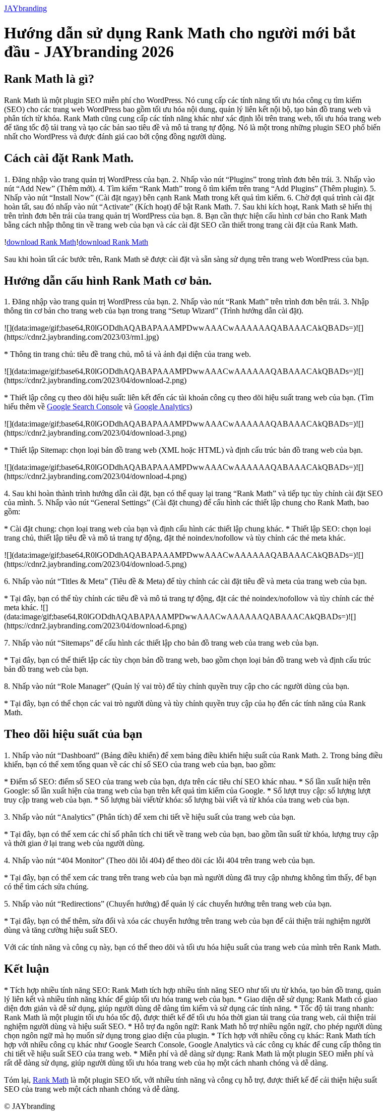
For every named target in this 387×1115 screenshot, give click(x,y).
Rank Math (51, 1080)
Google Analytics (161, 406)
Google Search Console (84, 406)
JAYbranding (25, 8)
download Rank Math (41, 242)
